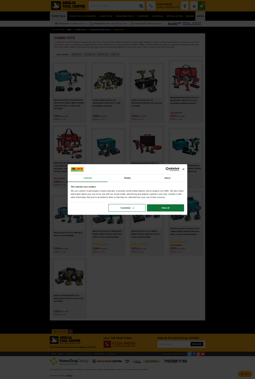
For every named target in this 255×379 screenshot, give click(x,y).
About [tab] (167, 178)
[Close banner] (183, 169)
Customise (126, 208)
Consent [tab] (88, 178)
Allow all (165, 208)
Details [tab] (127, 178)
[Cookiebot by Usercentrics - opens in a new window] (167, 169)
